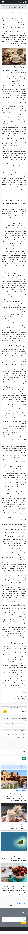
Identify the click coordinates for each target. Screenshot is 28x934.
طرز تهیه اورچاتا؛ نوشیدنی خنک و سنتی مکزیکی (17, 824)
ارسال (24, 758)
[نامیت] (22, 2)
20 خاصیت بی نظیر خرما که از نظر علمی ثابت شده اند (16, 884)
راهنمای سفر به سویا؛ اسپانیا (21, 790)
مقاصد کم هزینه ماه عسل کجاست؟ (19, 852)
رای (5, 711)
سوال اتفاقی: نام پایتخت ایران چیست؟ (17, 752)
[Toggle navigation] (2, 2)
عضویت (24, 923)
